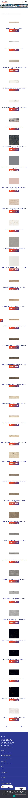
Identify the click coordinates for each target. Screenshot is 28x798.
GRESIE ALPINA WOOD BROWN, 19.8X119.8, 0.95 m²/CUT (14, 501)
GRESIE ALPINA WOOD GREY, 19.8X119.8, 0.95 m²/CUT (14, 560)
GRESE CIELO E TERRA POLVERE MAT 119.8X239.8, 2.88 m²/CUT (14, 188)
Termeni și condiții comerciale (7, 752)
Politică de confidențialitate (6, 755)
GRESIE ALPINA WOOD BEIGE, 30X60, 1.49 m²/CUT (14, 461)
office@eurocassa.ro (8, 747)
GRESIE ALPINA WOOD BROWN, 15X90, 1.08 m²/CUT (14, 481)
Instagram (3, 777)
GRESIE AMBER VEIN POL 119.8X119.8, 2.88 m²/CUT (14, 640)
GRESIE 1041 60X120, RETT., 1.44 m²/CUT (14, 229)
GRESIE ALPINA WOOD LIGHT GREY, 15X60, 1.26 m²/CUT (14, 599)
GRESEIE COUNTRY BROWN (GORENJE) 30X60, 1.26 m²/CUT (14, 209)
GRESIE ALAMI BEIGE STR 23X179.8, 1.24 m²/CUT (14, 326)
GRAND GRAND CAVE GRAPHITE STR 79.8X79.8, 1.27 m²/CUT (14, 147)
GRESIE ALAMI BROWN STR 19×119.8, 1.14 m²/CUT (14, 345)
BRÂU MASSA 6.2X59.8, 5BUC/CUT (14, 28)
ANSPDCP (3, 769)
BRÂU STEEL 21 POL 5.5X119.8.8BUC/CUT (14, 48)
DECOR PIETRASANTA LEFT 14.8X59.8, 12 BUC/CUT (14, 88)
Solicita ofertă (14, 30)
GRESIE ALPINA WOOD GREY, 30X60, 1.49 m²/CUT (14, 579)
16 (21, 726)
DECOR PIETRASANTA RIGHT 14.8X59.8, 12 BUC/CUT (14, 107)
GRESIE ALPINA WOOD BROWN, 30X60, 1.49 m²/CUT (14, 521)
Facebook (3, 774)
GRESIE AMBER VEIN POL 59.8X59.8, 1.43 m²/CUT (14, 698)
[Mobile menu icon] (26, 2)
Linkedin (2, 780)
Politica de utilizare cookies (6, 758)
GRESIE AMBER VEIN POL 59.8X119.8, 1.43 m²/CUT (14, 679)
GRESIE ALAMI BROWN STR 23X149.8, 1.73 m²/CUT (14, 364)
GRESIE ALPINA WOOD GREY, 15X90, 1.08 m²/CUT (14, 540)
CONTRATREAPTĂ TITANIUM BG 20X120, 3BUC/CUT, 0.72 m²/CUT (14, 68)
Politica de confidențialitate (20, 794)
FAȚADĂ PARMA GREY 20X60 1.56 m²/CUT (14, 127)
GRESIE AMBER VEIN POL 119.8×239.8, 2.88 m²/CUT (14, 659)
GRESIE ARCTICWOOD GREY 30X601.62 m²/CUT (14, 717)
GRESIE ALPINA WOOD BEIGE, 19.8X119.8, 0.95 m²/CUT (14, 442)
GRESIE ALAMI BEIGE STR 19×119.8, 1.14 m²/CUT (14, 287)
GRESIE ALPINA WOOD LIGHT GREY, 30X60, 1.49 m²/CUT (14, 620)
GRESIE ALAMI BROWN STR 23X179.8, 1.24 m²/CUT (14, 384)
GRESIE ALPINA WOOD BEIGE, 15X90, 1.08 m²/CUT (14, 423)
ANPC (2, 766)
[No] (26, 794)
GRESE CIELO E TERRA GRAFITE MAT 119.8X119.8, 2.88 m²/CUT (14, 167)
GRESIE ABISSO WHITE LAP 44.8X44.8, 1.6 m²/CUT (14, 267)
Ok (14, 796)
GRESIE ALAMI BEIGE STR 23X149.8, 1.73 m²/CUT (14, 306)
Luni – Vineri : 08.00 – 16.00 (6, 763)
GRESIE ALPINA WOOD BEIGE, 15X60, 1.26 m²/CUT (14, 403)
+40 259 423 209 (6, 745)
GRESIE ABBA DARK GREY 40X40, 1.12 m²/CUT (14, 248)
